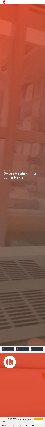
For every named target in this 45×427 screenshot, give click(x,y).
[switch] (21, 425)
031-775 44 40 (21, 348)
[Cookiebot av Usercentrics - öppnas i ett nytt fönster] (4, 425)
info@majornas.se (35, 348)
